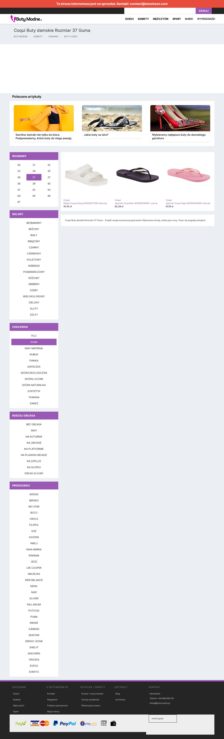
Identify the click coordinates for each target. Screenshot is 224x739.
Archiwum (120, 699)
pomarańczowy (34, 271)
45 (34, 195)
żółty (34, 314)
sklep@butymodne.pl (160, 703)
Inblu (34, 543)
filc (34, 335)
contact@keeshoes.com (149, 4)
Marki (189, 18)
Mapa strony (53, 711)
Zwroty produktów (90, 699)
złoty (34, 308)
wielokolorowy (34, 296)
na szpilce (34, 461)
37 (33, 177)
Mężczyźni (18, 705)
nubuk (34, 354)
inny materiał (34, 348)
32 (48, 164)
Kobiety (17, 699)
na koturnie (34, 436)
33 (18, 170)
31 (34, 164)
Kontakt (51, 693)
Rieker (34, 622)
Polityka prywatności (57, 705)
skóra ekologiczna (34, 372)
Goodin (34, 537)
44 (18, 195)
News (33, 586)
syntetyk (33, 391)
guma (33, 341)
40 (49, 183)
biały (33, 235)
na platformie (34, 448)
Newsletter (155, 693)
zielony (34, 302)
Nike (34, 592)
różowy (34, 277)
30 (18, 164)
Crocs (34, 518)
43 (49, 189)
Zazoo (34, 665)
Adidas (33, 494)
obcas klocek (33, 473)
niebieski (34, 265)
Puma (33, 616)
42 (33, 189)
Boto (33, 512)
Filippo (33, 524)
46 (49, 195)
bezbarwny (33, 222)
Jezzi (34, 561)
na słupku (34, 467)
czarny (34, 247)
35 (49, 170)
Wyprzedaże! (206, 18)
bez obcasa (33, 424)
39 (34, 183)
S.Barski (34, 628)
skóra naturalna (34, 384)
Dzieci (16, 693)
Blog (117, 693)
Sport (15, 711)
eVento (34, 671)
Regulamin (52, 699)
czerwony (34, 253)
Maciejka (34, 573)
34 (34, 170)
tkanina (34, 397)
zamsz (34, 403)
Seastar (34, 635)
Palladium (34, 604)
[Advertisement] (105, 68)
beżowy (34, 229)
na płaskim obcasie (34, 454)
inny (34, 430)
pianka (33, 360)
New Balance (34, 579)
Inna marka (33, 549)
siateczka (33, 366)
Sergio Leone (34, 641)
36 (18, 177)
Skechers (34, 653)
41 (19, 189)
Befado (34, 500)
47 (18, 201)
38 (18, 183)
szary (34, 290)
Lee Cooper (33, 567)
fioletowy (34, 259)
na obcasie (34, 442)
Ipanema (34, 555)
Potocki (33, 610)
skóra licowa (34, 378)
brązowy (34, 241)
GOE (33, 531)
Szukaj (204, 10)
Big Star (34, 506)
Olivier (33, 598)
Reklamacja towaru (90, 705)
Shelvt (33, 647)
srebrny (34, 284)
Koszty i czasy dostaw (92, 693)
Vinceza (34, 659)
